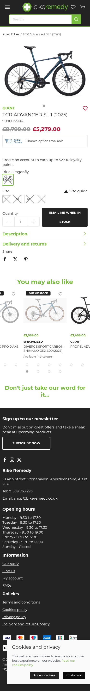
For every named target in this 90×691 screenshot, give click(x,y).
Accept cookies (44, 675)
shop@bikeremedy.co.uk (36, 498)
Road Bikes (10, 34)
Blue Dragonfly (15, 172)
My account (12, 578)
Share (7, 251)
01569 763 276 (21, 491)
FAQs (7, 585)
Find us (8, 571)
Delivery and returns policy (26, 624)
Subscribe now (26, 443)
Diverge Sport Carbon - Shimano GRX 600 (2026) (44, 348)
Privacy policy (14, 617)
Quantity (10, 213)
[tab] (5, 365)
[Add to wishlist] (14, 293)
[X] (19, 459)
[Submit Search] (76, 19)
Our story (10, 564)
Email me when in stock (65, 217)
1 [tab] (45, 107)
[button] (7, 7)
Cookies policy (14, 610)
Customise (73, 675)
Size (5, 191)
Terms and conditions (21, 602)
